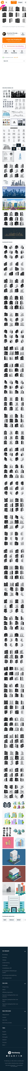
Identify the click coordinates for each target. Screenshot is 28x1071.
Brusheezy (5, 1056)
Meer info (6, 62)
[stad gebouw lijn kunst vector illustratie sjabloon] (9, 136)
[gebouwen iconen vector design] (8, 114)
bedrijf (18, 1021)
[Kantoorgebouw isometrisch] (13, 945)
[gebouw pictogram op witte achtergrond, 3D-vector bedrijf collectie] (13, 511)
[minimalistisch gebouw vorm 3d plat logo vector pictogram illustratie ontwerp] (7, 861)
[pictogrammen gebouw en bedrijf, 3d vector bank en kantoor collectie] (13, 477)
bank (5, 1021)
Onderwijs (5, 1067)
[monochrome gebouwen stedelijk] (6, 177)
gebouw (11, 1021)
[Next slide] (22, 1021)
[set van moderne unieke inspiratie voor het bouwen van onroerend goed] (9, 184)
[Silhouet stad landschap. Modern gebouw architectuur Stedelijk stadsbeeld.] (9, 104)
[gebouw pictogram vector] (6, 95)
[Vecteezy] (2, 2)
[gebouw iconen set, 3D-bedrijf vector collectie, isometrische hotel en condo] (13, 730)
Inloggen (20, 2)
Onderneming (5, 1064)
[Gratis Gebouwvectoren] (13, 165)
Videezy (4, 1061)
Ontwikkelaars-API (6, 1069)
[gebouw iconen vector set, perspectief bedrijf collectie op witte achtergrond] (13, 443)
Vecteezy (4, 1059)
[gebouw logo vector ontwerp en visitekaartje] (9, 152)
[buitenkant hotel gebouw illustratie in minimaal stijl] (7, 990)
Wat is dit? (16, 57)
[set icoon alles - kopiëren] (13, 409)
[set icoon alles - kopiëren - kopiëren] (13, 578)
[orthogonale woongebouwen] (6, 144)
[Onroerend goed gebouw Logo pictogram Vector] (6, 232)
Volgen (22, 34)
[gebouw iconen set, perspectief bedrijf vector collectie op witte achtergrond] (13, 848)
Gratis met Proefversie (14, 40)
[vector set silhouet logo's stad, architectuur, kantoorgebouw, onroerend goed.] (8, 194)
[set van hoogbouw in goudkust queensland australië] (9, 239)
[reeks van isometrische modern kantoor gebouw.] (9, 908)
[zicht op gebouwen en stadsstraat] (13, 260)
